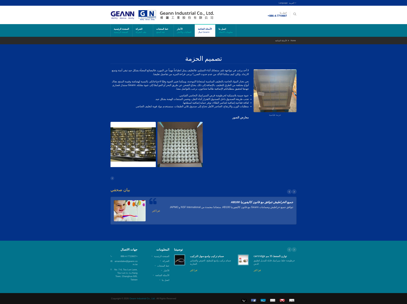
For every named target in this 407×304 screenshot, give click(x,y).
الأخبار (184, 30)
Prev (289, 191)
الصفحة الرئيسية (121, 30)
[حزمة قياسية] (275, 91)
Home (293, 41)
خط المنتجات (162, 30)
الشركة (141, 30)
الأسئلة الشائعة (205, 30)
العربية (291, 3)
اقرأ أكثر (156, 211)
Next (294, 191)
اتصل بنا (226, 30)
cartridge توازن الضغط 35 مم (270, 256)
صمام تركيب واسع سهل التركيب (207, 256)
